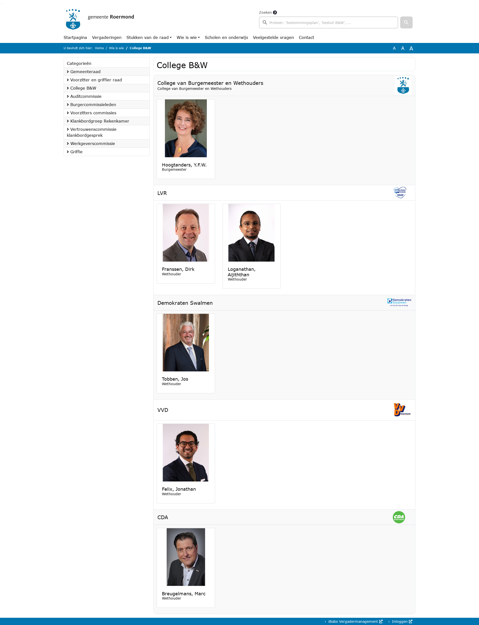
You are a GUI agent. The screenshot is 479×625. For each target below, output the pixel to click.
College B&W (82, 88)
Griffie (76, 151)
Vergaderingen (106, 37)
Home (99, 48)
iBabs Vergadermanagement (353, 621)
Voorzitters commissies (92, 112)
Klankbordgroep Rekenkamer (99, 121)
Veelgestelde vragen (273, 37)
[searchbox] (328, 22)
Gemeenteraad (85, 71)
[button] (406, 22)
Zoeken (265, 12)
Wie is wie (187, 37)
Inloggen (400, 621)
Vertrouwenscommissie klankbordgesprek (92, 132)
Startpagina (75, 37)
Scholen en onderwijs (226, 37)
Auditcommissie (85, 96)
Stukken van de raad (147, 37)
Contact (306, 37)
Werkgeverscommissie (92, 143)
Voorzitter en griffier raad (95, 79)
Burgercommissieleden (92, 104)
